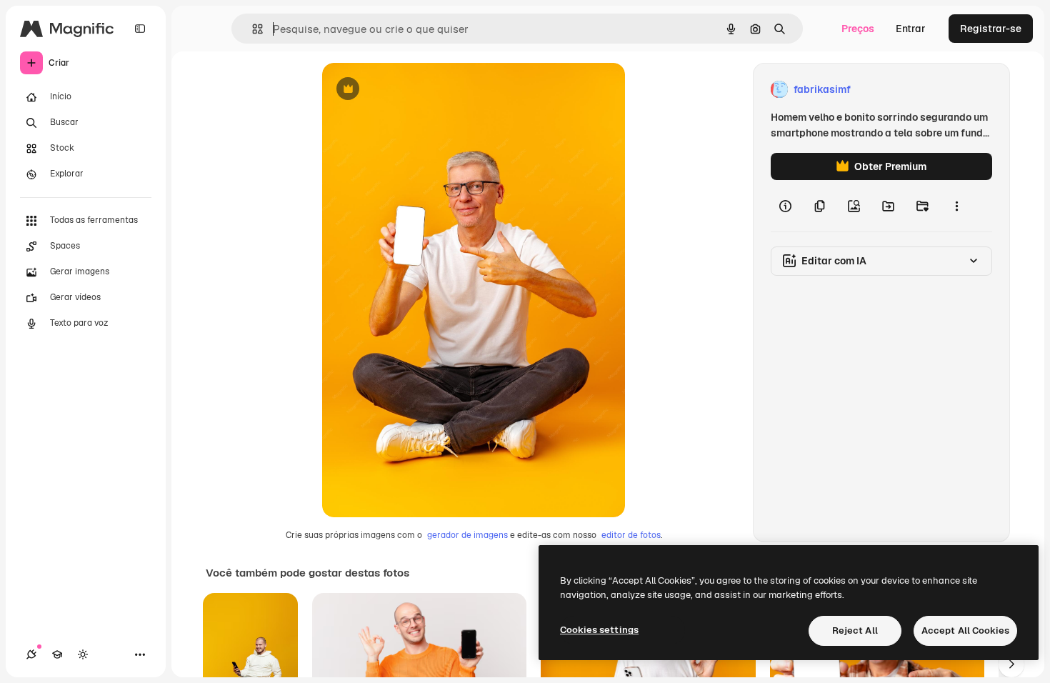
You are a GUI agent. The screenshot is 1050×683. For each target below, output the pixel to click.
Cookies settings (599, 630)
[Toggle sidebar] (140, 28)
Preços (857, 28)
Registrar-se (990, 28)
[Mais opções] (956, 205)
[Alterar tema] (82, 654)
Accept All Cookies (965, 630)
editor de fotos (631, 535)
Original (414, 89)
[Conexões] (31, 654)
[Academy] (57, 654)
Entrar (911, 28)
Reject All (855, 630)
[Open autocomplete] (251, 29)
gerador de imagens (467, 535)
